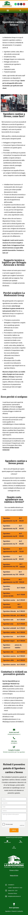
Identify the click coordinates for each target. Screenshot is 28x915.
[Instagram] (21, 4)
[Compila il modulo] (14, 747)
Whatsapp (14, 848)
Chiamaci (20, 842)
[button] (8, 10)
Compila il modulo (14, 750)
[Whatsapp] (15, 4)
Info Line (14, 741)
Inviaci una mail (14, 732)
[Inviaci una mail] (14, 730)
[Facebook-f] (18, 4)
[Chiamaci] (20, 841)
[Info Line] (14, 738)
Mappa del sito (14, 875)
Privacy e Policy (14, 870)
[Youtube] (24, 4)
